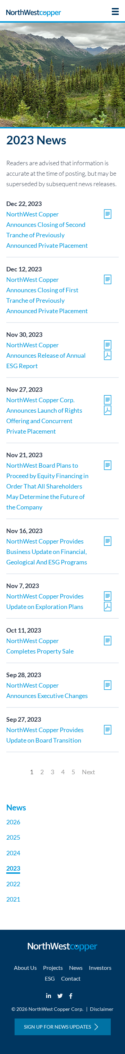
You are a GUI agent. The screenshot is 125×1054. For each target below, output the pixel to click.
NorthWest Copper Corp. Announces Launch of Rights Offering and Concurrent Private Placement (44, 415)
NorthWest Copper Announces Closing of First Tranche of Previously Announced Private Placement (47, 295)
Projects (53, 967)
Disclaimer (102, 1009)
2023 (13, 868)
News (76, 967)
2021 (13, 899)
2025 (13, 837)
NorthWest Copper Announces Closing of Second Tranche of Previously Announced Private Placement (47, 229)
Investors (100, 967)
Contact (71, 978)
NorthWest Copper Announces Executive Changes (47, 690)
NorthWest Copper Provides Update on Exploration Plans (45, 601)
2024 (13, 853)
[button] (115, 11)
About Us (25, 967)
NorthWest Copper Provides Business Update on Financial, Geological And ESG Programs (46, 551)
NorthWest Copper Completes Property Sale (40, 646)
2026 (13, 822)
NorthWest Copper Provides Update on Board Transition (45, 735)
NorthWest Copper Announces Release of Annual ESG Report (46, 355)
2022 (13, 884)
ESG (50, 978)
